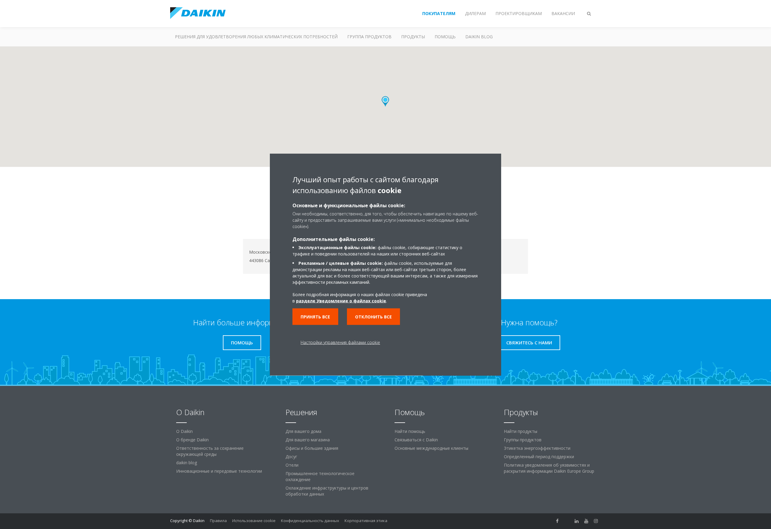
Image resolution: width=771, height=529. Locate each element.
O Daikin (184, 431)
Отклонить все (373, 317)
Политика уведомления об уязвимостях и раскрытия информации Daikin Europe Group (549, 468)
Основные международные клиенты (431, 448)
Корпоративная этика (366, 520)
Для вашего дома (303, 431)
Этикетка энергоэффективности (537, 448)
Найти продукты (520, 431)
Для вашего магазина (308, 440)
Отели (292, 465)
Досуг (291, 456)
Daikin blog (479, 36)
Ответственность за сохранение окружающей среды (210, 451)
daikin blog (186, 462)
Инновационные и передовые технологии (219, 471)
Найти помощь (410, 431)
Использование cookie (254, 520)
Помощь (445, 36)
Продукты (413, 36)
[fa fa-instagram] (596, 521)
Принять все (315, 317)
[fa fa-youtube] (586, 521)
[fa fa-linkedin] (577, 521)
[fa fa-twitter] (567, 521)
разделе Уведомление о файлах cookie (341, 301)
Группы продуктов (523, 440)
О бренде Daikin (192, 440)
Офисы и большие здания (312, 448)
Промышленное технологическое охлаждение (320, 476)
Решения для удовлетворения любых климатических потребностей (256, 36)
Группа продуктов (369, 36)
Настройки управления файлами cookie (340, 342)
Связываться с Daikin (416, 440)
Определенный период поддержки (539, 456)
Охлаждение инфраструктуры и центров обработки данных (327, 491)
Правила (218, 520)
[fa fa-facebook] (557, 521)
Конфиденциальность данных (310, 520)
